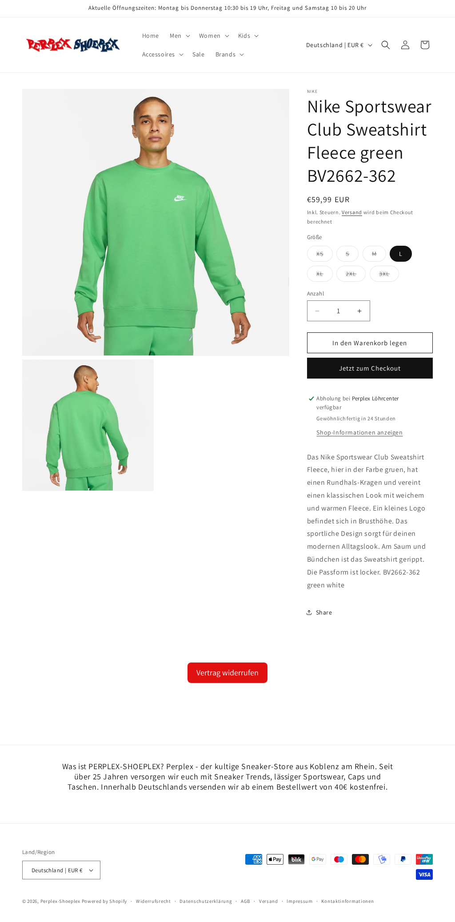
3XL (389, 275)
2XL (356, 275)
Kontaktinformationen (347, 901)
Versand (352, 212)
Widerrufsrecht (153, 901)
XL (324, 275)
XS (324, 255)
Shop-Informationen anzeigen (359, 432)
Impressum (299, 901)
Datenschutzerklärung (206, 901)
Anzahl (315, 293)
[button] (179, 35)
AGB (245, 901)
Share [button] (324, 612)
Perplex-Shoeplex (60, 901)
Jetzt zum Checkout (370, 368)
